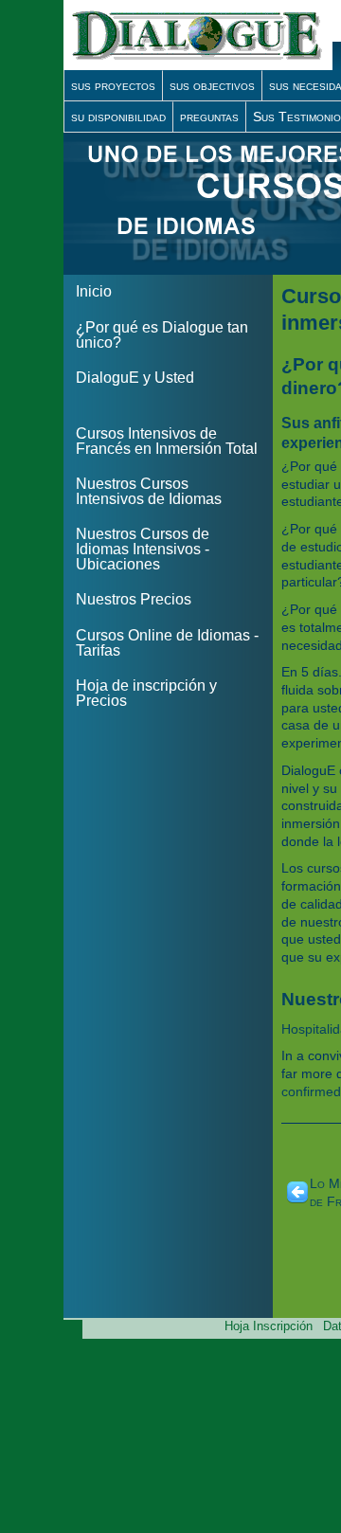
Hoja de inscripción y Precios (146, 693)
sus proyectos (113, 85)
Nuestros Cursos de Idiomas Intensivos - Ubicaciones (142, 549)
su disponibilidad (118, 116)
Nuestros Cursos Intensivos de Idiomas (149, 491)
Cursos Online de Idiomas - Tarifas (167, 642)
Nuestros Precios (133, 599)
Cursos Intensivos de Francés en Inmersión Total (167, 441)
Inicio (94, 291)
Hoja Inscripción (268, 1326)
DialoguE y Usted (135, 378)
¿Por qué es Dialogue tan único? (162, 335)
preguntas (209, 116)
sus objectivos (212, 85)
